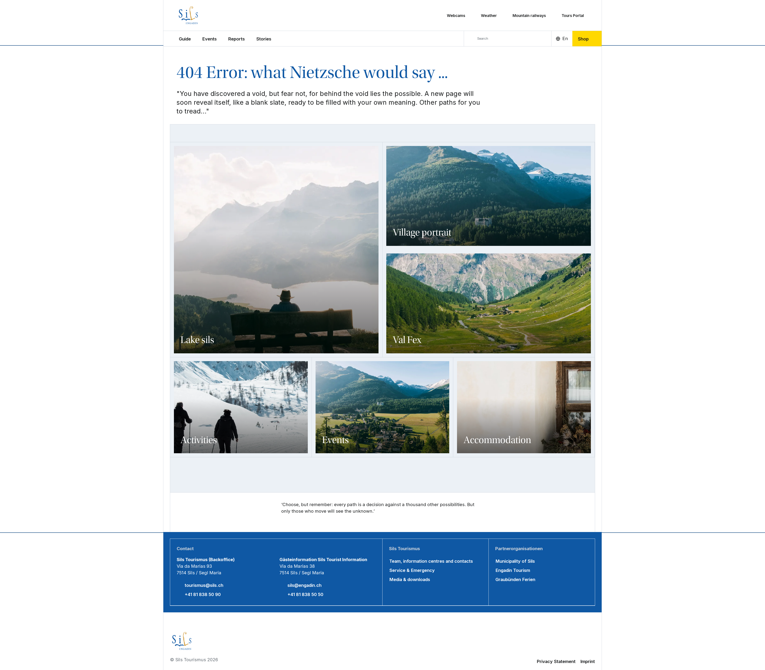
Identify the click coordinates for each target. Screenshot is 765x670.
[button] (185, 38)
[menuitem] (209, 38)
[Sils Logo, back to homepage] (206, 15)
